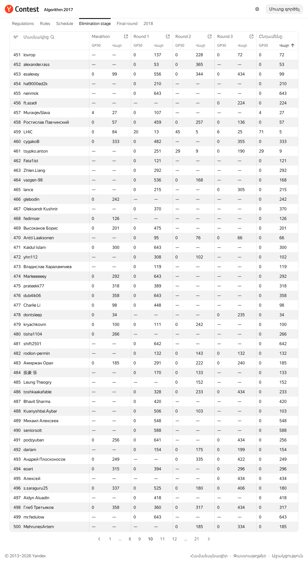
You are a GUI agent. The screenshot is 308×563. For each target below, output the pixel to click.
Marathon (101, 36)
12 (174, 539)
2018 (148, 23)
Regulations (23, 23)
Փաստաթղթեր (249, 555)
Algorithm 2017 (58, 9)
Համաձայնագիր (209, 555)
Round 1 (141, 36)
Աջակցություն (287, 555)
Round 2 (183, 36)
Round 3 (225, 36)
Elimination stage (95, 23)
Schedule (64, 23)
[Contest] (22, 9)
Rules (45, 23)
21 (196, 539)
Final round (127, 23)
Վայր (117, 45)
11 (162, 539)
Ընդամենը (270, 36)
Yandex (39, 555)
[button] (39, 37)
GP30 (96, 45)
